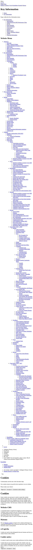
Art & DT (12, 76)
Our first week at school (22, 366)
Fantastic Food (19, 268)
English (12, 62)
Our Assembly (19, 408)
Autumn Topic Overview (22, 370)
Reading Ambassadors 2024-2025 (15, 133)
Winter (17, 242)
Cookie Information (8, 466)
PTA (8, 116)
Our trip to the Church (21, 327)
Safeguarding (10, 21)
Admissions (9, 51)
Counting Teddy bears (24, 238)
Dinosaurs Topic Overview (22, 380)
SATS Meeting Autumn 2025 (20, 221)
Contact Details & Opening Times (15, 45)
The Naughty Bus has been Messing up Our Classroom (25, 297)
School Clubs (10, 112)
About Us (6, 41)
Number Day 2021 (17, 183)
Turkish (21, 267)
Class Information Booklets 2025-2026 (22, 218)
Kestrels (20, 5)
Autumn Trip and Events (19, 176)
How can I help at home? (22, 328)
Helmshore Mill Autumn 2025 (20, 225)
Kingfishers (15, 5)
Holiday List (10, 123)
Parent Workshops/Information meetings (16, 129)
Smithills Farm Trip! (21, 413)
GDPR (8, 33)
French (20, 265)
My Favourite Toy (23, 235)
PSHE (11, 79)
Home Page (3, 4)
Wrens (11, 142)
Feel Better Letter (14, 103)
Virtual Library (10, 137)
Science (12, 69)
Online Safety (10, 125)
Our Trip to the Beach (21, 313)
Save (14, 548)
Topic (17, 355)
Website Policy (7, 467)
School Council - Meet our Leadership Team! (18, 438)
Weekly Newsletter (11, 93)
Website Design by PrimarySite (11, 471)
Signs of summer (20, 417)
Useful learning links (18, 220)
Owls (10, 5)
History (11, 73)
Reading (15, 64)
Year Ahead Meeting (18, 169)
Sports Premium (11, 26)
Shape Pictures (22, 275)
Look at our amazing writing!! (23, 388)
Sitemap (6, 464)
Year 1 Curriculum (20, 324)
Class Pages (10, 140)
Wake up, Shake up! (24, 317)
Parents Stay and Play (21, 272)
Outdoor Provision (17, 160)
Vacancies (9, 96)
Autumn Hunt (19, 369)
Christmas (18, 246)
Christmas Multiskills (21, 157)
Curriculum (9, 28)
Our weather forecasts (21, 416)
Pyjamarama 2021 (17, 182)
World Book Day (20, 384)
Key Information (8, 14)
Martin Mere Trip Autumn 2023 (20, 179)
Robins (2, 5)
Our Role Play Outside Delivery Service (24, 240)
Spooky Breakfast (14, 118)
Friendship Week (20, 232)
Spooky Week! (19, 401)
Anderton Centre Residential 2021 (21, 208)
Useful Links (10, 121)
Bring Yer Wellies (20, 281)
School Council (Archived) (16, 444)
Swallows (6, 5)
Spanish (21, 263)
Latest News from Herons (22, 353)
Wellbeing (9, 101)
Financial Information (12, 35)
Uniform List (10, 130)
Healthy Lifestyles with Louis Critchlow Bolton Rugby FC (23, 435)
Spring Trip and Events (18, 178)
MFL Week (18, 332)
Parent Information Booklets (20, 167)
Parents (5, 97)
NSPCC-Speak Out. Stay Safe (23, 431)
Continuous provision (21, 153)
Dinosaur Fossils (20, 381)
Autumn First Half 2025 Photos (20, 224)
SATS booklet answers (18, 214)
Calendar (9, 94)
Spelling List (19, 392)
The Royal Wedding (24, 295)
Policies (9, 29)
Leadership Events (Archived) (17, 442)
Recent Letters (10, 122)
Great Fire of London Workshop (24, 331)
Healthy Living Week (21, 412)
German (21, 264)
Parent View (10, 126)
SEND (8, 24)
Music (11, 77)
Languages (12, 82)
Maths (11, 68)
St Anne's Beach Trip (21, 337)
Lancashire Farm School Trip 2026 (21, 204)
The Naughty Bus (20, 289)
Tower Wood (16, 211)
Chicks (17, 420)
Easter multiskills (20, 155)
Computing (12, 70)
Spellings (18, 350)
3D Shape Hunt (20, 311)
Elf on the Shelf (23, 253)
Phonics (9, 128)
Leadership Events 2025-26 (16, 440)
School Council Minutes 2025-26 (18, 441)
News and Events (8, 91)
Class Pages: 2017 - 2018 (16, 226)
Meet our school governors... (14, 48)
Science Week (19, 382)
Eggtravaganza (13, 119)
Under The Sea (19, 306)
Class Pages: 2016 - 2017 (16, 363)
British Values (10, 30)
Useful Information (11, 115)
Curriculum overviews (18, 143)
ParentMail (3, 462)
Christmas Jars (22, 247)
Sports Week (19, 314)
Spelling (15, 66)
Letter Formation (20, 229)
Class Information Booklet (22, 323)
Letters (17, 362)
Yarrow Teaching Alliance (13, 32)
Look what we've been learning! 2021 (22, 190)
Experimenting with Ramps (25, 288)
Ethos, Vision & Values (12, 44)
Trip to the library (20, 334)
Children (6, 132)
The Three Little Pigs (21, 385)
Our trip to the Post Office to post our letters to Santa (25, 378)
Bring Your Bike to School (25, 318)
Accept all (9, 489)
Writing (14, 65)
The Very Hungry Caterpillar (23, 274)
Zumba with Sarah (20, 433)
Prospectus (9, 50)
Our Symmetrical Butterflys (25, 277)
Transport (18, 286)
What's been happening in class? (24, 325)
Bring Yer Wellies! (20, 335)
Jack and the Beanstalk (21, 284)
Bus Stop (21, 300)
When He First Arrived (24, 291)
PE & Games (13, 83)
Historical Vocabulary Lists (19, 75)
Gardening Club (14, 114)
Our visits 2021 (16, 189)
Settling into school (20, 367)
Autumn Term (19, 341)
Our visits (15, 147)
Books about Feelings (15, 104)
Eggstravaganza (20, 282)
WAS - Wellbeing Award (16, 108)
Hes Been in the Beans (24, 299)
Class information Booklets (19, 144)
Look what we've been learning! (21, 148)
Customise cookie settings (19, 489)
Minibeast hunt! (20, 419)
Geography (12, 72)
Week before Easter (20, 410)
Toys (17, 233)
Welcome (9, 43)
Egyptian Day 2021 (17, 181)
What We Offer (13, 105)
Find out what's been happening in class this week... (23, 396)
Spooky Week (19, 371)
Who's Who (10, 47)
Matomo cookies (8, 523)
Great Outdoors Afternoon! (22, 321)
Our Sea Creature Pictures (25, 310)
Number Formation (20, 231)
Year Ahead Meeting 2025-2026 (20, 215)
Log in (2, 2)
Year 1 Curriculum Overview (23, 394)
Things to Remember (18, 172)
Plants (17, 285)
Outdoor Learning (20, 302)
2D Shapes (18, 303)
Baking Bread (22, 256)
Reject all (3, 489)
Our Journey (22, 257)
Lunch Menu (10, 98)
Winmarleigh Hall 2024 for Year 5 (21, 206)
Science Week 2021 (17, 187)
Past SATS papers (17, 222)
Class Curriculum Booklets (19, 194)
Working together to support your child (22, 158)
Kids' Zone (9, 139)
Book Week (19, 409)
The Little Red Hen (20, 254)
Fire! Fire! (18, 403)
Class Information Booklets (19, 171)
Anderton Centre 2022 (18, 207)
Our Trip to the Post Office (22, 245)
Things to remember (18, 146)
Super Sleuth (19, 345)
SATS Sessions (19, 360)
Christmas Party (23, 252)
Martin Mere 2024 (17, 201)
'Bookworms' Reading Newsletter (15, 111)
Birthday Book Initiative (12, 100)
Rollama (15, 213)
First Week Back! (20, 406)
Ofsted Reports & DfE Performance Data (17, 22)
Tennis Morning (23, 316)
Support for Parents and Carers (17, 109)
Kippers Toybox (23, 236)
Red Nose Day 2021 (18, 185)
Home (5, 13)
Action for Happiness (15, 107)
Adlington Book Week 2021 (20, 186)
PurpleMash (10, 437)
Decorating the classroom (25, 376)
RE (10, 80)
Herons (24, 5)
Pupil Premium (10, 25)
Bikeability (18, 243)
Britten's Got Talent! (21, 346)
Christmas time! (20, 405)
